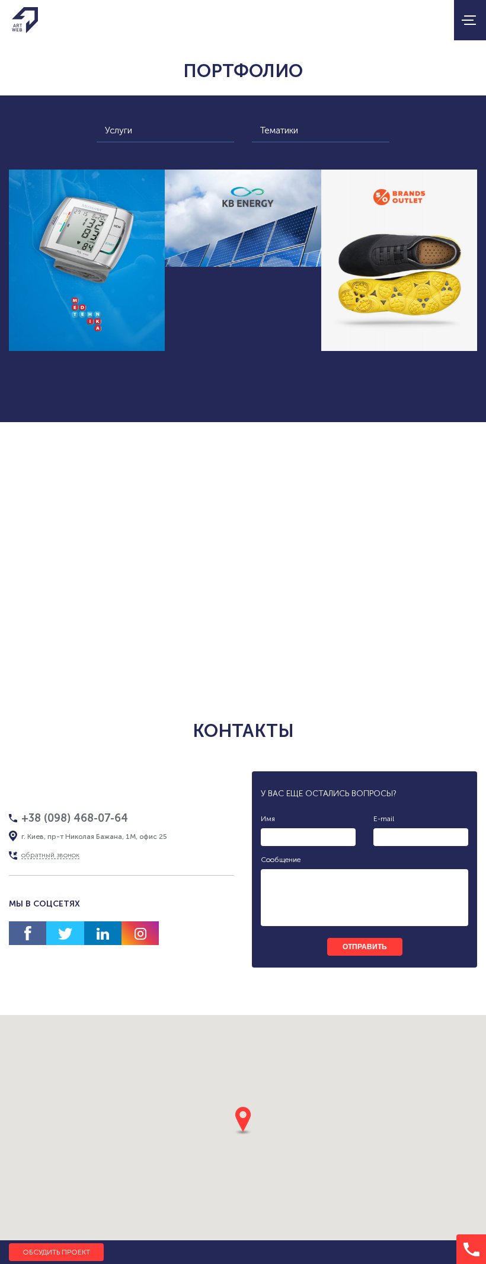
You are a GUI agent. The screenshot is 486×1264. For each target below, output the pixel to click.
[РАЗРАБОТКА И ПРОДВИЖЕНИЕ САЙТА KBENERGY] (243, 218)
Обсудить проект (56, 1252)
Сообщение (280, 860)
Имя (268, 819)
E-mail (383, 819)
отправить (365, 947)
